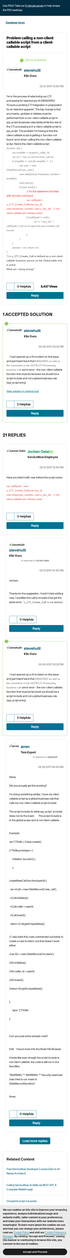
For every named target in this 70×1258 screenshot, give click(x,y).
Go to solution (35, 60)
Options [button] (65, 23)
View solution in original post (22, 391)
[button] (10, 286)
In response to (35, 560)
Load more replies (35, 1141)
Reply (35, 295)
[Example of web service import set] (63, 434)
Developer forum (15, 22)
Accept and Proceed (35, 1252)
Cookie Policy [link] (21, 1232)
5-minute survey (34, 5)
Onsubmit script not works (21, 1201)
